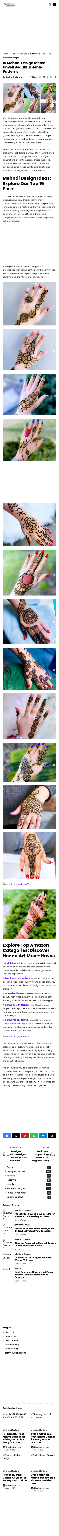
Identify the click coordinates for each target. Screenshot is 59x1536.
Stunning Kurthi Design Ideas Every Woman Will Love (33, 1259)
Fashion (28, 1175)
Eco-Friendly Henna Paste (19, 993)
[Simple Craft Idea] (10, 5)
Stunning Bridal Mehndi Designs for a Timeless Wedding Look (43, 1479)
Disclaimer (10, 1336)
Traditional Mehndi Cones (19, 978)
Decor (28, 1167)
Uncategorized (28, 1197)
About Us (9, 1332)
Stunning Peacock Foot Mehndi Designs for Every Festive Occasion (35, 1244)
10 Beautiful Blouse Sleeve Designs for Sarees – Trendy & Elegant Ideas (35, 1215)
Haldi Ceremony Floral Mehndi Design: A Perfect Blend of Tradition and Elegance (35, 1275)
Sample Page (12, 1348)
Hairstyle (28, 1180)
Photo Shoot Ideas (28, 1192)
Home (5, 54)
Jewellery (28, 1184)
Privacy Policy (12, 1344)
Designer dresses (28, 1171)
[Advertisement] (29, 31)
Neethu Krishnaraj (13, 77)
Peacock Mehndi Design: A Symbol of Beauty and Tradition (15, 1477)
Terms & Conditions (15, 1352)
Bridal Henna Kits (13, 963)
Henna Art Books (14, 1019)
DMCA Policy (11, 1340)
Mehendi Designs (19, 54)
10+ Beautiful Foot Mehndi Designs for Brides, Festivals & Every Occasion (34, 1229)
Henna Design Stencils (17, 1004)
